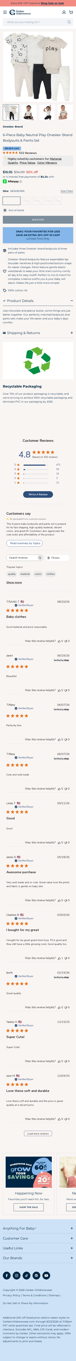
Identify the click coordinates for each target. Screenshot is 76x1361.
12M (59, 202)
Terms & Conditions (34, 1295)
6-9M (49, 202)
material (25, 574)
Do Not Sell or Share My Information (25, 1303)
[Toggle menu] (5, 12)
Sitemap (54, 1295)
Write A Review (38, 494)
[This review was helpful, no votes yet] (59, 641)
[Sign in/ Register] (64, 12)
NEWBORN (12, 202)
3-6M (38, 202)
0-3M (27, 202)
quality (12, 574)
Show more (14, 582)
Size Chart (67, 191)
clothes (50, 574)
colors (38, 574)
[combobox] (38, 22)
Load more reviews (38, 1133)
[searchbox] (22, 558)
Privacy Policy (11, 1295)
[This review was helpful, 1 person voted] (59, 958)
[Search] (69, 22)
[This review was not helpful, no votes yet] (66, 641)
